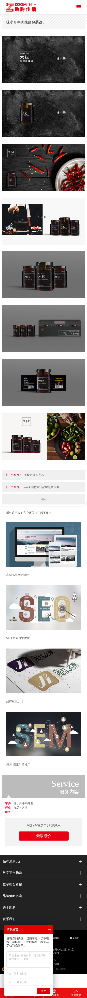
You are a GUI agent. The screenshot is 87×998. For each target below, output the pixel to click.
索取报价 (43, 836)
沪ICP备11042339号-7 (56, 969)
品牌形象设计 (12, 861)
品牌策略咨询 (12, 896)
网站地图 (54, 938)
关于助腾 (9, 907)
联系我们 (9, 919)
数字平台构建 (12, 873)
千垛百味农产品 (34, 475)
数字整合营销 (12, 884)
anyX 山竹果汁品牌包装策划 (41, 487)
